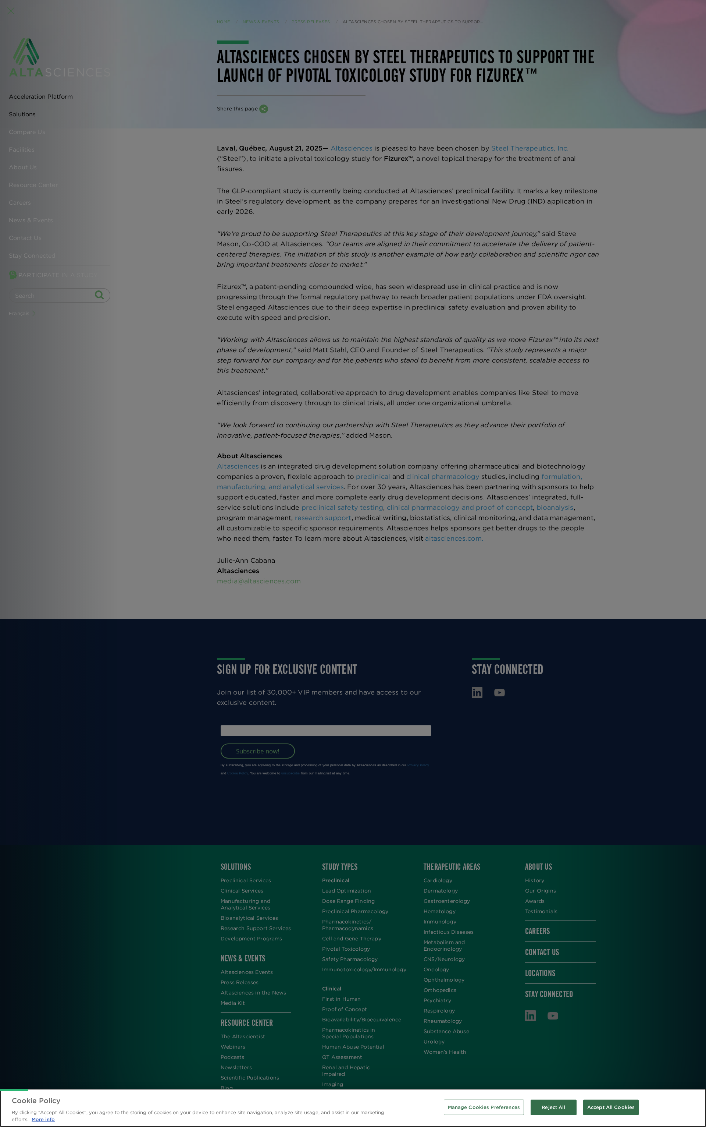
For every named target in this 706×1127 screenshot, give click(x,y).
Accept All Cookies (611, 1107)
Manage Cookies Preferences (484, 1107)
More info (43, 1119)
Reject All (553, 1107)
